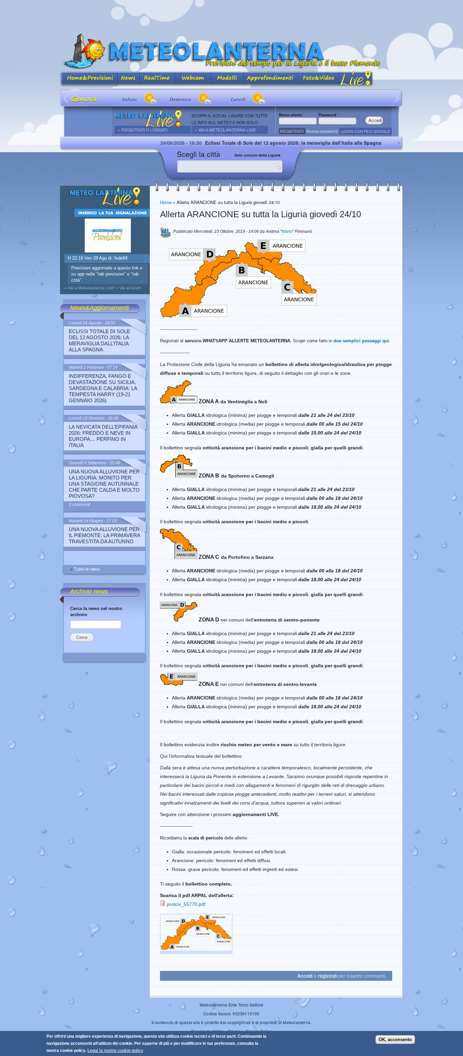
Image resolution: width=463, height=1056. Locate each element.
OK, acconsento (395, 1039)
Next (396, 98)
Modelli (227, 78)
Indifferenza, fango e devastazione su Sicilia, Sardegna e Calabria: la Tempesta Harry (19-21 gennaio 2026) (103, 388)
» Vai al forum (128, 288)
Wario (287, 231)
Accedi (305, 975)
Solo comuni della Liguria (257, 155)
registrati (327, 975)
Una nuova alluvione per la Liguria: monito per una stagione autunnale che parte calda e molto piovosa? (104, 484)
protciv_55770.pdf (186, 904)
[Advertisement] (231, 15)
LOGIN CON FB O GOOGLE (365, 131)
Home (166, 202)
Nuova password (322, 131)
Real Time (157, 78)
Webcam (193, 78)
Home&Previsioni (89, 78)
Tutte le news (87, 569)
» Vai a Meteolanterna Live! (225, 130)
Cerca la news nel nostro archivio (96, 611)
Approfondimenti (271, 78)
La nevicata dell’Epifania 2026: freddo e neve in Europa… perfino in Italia (103, 436)
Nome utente (291, 114)
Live (356, 78)
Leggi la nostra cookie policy (115, 1050)
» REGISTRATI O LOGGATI (142, 130)
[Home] (231, 51)
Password (329, 114)
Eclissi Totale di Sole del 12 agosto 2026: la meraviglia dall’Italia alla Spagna (264, 142)
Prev (66, 98)
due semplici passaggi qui (361, 340)
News (129, 78)
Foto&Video (318, 78)
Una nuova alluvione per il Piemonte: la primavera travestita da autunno (104, 535)
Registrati (292, 131)
